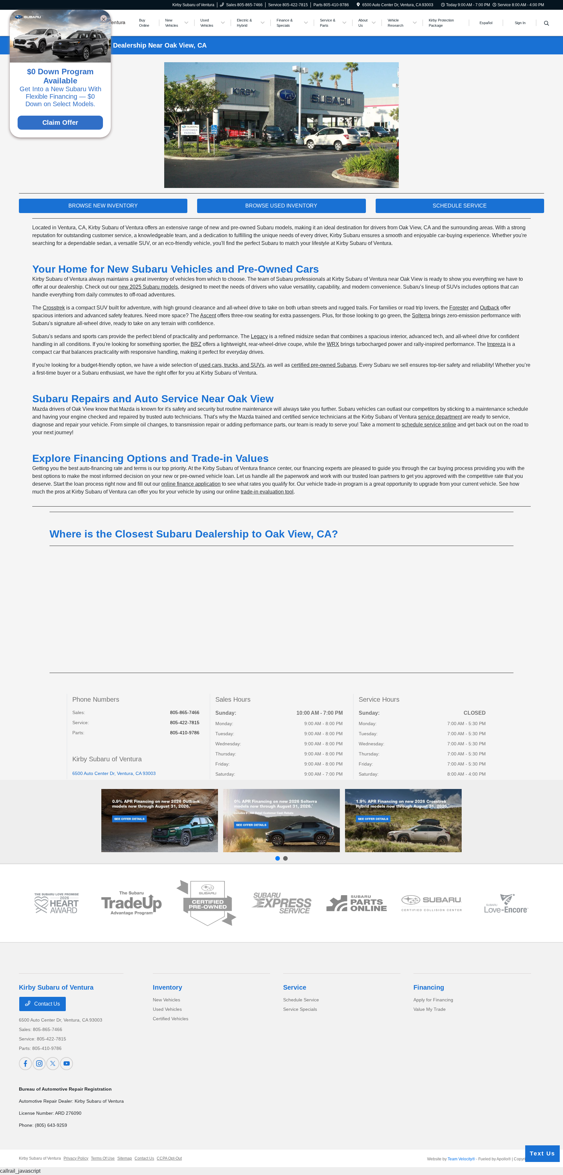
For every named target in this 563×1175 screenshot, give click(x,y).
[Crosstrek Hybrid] (403, 820)
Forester (459, 307)
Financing (428, 987)
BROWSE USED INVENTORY (281, 205)
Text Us (542, 1153)
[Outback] (159, 820)
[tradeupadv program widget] (131, 903)
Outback (489, 307)
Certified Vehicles (170, 1018)
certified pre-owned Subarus (323, 365)
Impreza (496, 344)
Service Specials (300, 1009)
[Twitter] (52, 1063)
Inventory (167, 987)
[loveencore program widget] (506, 903)
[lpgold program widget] (56, 903)
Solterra (421, 315)
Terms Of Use (103, 1158)
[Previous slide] (277, 858)
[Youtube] (66, 1063)
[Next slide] (285, 858)
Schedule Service (301, 999)
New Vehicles (166, 999)
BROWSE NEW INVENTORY (103, 205)
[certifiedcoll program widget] (431, 903)
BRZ (196, 344)
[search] (546, 24)
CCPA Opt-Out (169, 1158)
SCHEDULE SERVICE (460, 205)
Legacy (259, 336)
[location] (358, 5)
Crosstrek (54, 307)
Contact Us (46, 1004)
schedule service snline (429, 424)
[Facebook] (25, 1063)
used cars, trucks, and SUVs (231, 365)
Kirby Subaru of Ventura (40, 1158)
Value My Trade (429, 1009)
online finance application (191, 484)
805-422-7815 (184, 722)
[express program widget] (281, 903)
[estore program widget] (356, 903)
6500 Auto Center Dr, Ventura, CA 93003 (114, 773)
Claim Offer (60, 122)
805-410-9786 (184, 732)
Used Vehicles (167, 1009)
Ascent (208, 315)
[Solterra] (281, 820)
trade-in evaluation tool (267, 491)
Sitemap (124, 1158)
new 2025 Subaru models (148, 287)
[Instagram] (39, 1063)
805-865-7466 (184, 712)
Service (294, 987)
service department (440, 417)
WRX (333, 344)
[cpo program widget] (206, 903)
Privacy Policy (76, 1158)
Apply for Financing (433, 999)
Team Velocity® (461, 1159)
